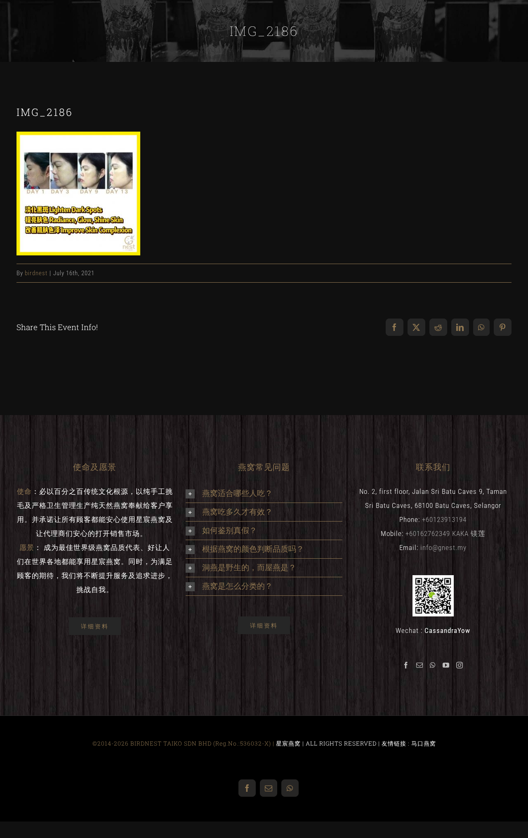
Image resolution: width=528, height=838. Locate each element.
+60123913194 (444, 519)
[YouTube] (446, 665)
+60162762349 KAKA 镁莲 (445, 533)
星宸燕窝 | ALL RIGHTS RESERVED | (329, 743)
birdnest (36, 273)
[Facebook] (406, 665)
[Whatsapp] (433, 665)
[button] (264, 493)
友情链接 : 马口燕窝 (409, 743)
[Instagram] (459, 665)
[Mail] (419, 665)
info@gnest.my (443, 547)
